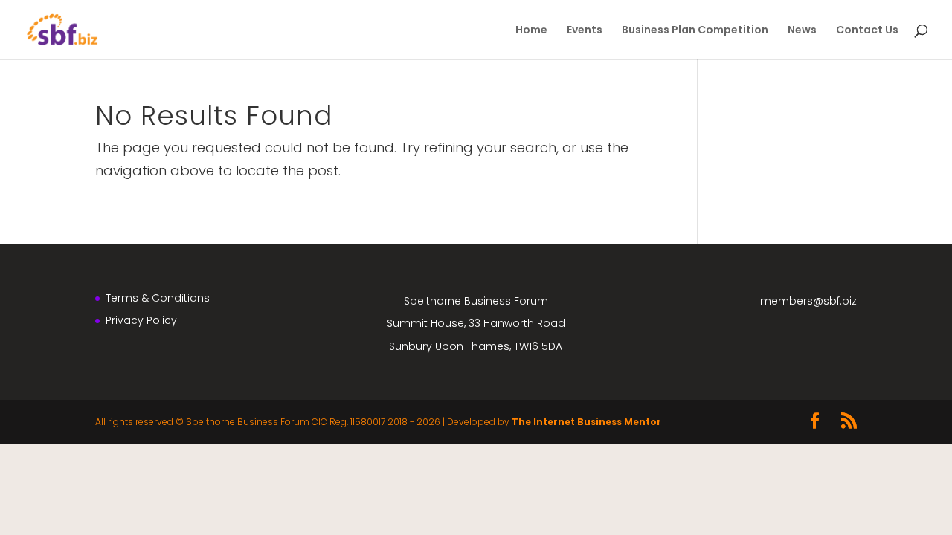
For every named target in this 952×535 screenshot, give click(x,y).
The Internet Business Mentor (586, 421)
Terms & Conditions (158, 298)
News (802, 31)
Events (584, 31)
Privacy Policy (141, 320)
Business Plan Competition (695, 31)
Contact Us (867, 31)
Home (531, 31)
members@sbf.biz (808, 301)
